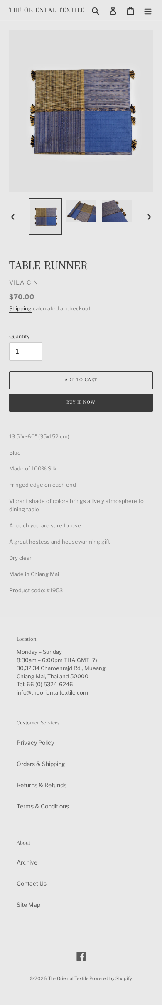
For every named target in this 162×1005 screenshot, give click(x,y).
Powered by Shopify (110, 978)
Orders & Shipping (41, 763)
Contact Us (32, 883)
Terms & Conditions (43, 806)
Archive (27, 862)
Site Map (28, 904)
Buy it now (81, 402)
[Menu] (148, 10)
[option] (46, 216)
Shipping (20, 308)
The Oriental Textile (47, 10)
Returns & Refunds (41, 784)
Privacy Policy (35, 742)
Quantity (19, 336)
